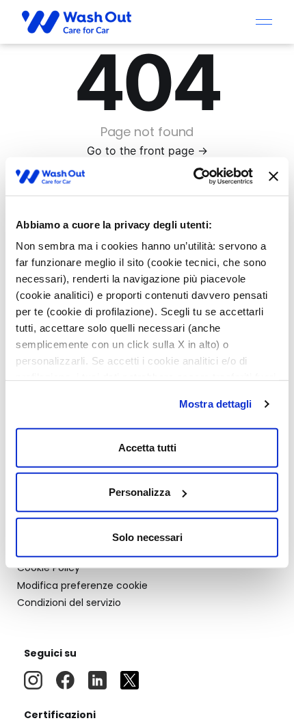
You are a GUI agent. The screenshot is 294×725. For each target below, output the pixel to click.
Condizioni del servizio (69, 602)
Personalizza (139, 492)
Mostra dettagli (215, 404)
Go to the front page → (147, 150)
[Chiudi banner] (273, 176)
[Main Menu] (264, 22)
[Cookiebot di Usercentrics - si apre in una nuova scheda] (193, 176)
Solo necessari (147, 536)
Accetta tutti (147, 447)
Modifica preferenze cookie (82, 585)
